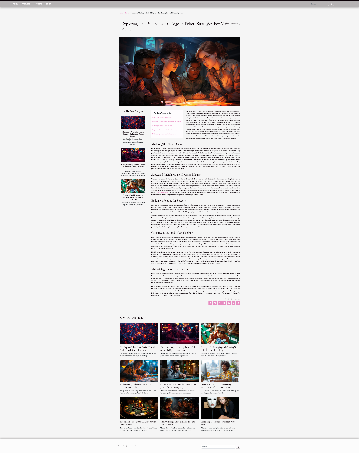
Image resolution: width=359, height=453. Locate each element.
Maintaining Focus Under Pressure (164, 134)
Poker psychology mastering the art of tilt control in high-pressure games (133, 166)
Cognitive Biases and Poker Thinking (164, 130)
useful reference (162, 192)
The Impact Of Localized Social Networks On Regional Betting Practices (133, 134)
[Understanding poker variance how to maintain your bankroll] (139, 370)
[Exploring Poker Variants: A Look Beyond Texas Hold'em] (139, 408)
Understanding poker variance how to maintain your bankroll (136, 386)
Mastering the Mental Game (161, 117)
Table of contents (162, 113)
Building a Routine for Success (162, 126)
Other (48, 4)
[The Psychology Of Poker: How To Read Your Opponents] (179, 408)
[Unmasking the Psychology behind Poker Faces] (220, 408)
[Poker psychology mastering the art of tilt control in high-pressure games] (133, 155)
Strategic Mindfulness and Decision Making (166, 121)
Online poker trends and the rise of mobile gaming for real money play (178, 386)
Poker (15, 4)
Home (121, 13)
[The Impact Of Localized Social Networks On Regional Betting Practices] (133, 122)
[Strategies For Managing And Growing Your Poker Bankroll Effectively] (133, 186)
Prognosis (26, 4)
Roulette (38, 4)
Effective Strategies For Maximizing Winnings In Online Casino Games (216, 386)
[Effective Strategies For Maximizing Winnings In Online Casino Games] (220, 370)
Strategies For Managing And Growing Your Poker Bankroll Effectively (133, 197)
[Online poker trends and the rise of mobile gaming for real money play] (179, 370)
